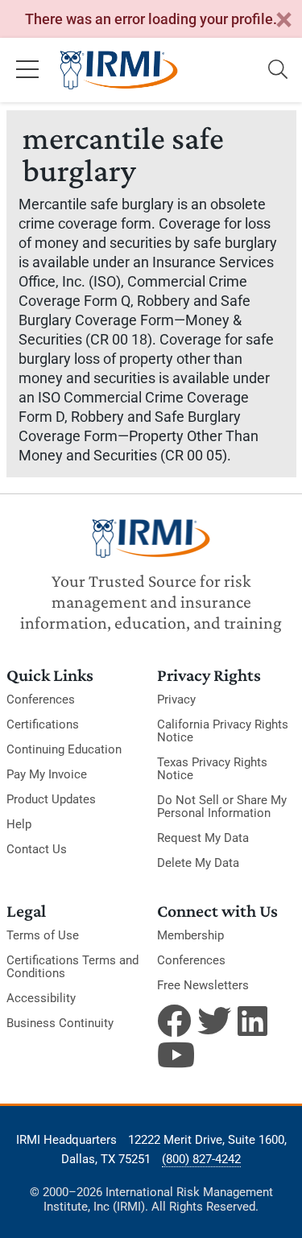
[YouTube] (174, 1054)
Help (18, 824)
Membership (190, 935)
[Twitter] (214, 1021)
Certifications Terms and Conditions (72, 966)
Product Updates (51, 799)
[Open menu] (27, 70)
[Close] (283, 20)
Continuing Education (64, 749)
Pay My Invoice (46, 774)
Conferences (40, 699)
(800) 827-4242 (201, 1159)
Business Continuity (60, 1023)
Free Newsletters (203, 985)
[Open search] (278, 70)
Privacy (176, 699)
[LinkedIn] (254, 1021)
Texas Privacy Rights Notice (212, 768)
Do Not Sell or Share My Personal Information (222, 806)
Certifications (42, 724)
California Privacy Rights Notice (222, 731)
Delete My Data (198, 863)
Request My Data (203, 838)
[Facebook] (174, 1021)
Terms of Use (42, 935)
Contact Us (36, 849)
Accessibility (41, 998)
